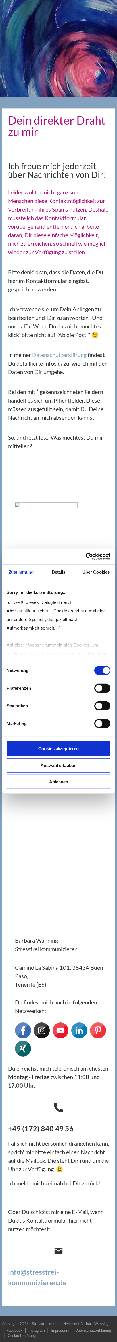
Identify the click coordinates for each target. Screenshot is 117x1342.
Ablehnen (58, 781)
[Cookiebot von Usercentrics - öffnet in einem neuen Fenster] (85, 556)
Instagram (36, 1330)
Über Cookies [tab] (96, 572)
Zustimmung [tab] (21, 572)
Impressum (60, 1330)
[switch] (102, 688)
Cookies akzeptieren (58, 748)
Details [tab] (59, 572)
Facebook (14, 1330)
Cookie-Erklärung (22, 1335)
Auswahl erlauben (58, 765)
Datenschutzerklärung (59, 354)
